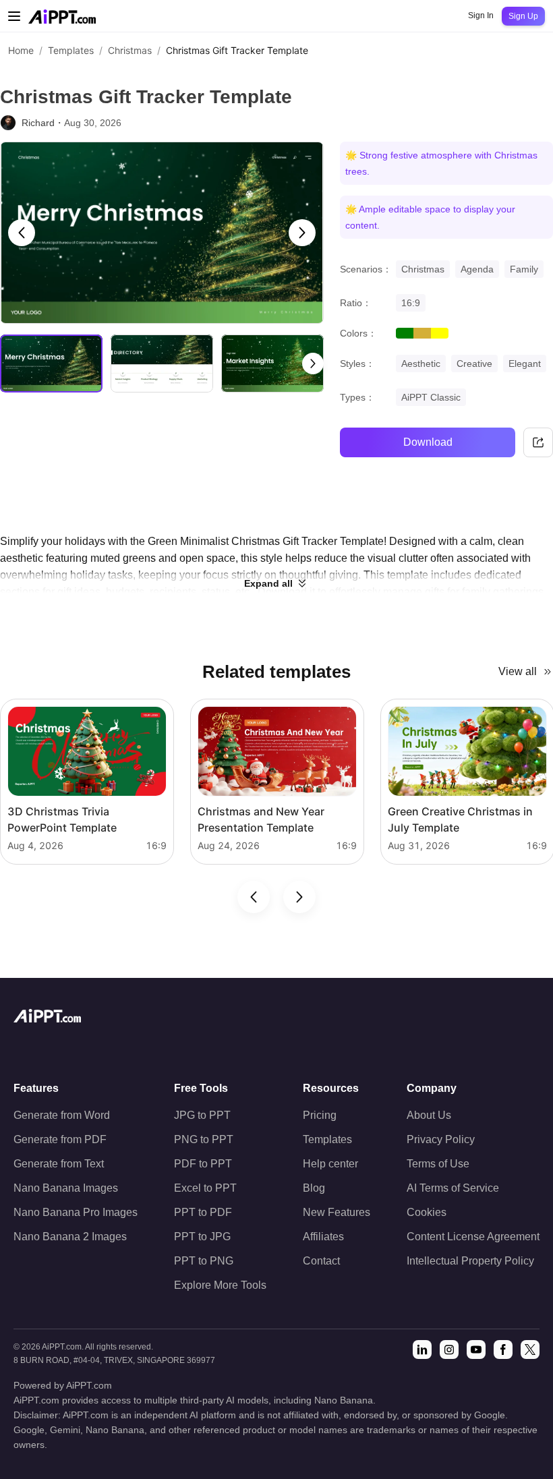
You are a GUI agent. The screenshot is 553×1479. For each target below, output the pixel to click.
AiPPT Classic (431, 397)
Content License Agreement (473, 1236)
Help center (330, 1163)
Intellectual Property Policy (470, 1261)
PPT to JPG (202, 1236)
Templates (71, 50)
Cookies (426, 1212)
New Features (336, 1212)
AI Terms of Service (453, 1188)
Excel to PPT (205, 1188)
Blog (314, 1188)
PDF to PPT (203, 1163)
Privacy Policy (441, 1139)
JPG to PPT (202, 1115)
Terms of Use (438, 1163)
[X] (530, 1349)
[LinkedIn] (422, 1349)
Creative (474, 363)
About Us (429, 1115)
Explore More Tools (220, 1285)
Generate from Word (61, 1115)
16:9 (410, 302)
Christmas (130, 50)
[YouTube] (476, 1349)
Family (524, 269)
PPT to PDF (203, 1212)
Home (21, 50)
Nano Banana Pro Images (75, 1212)
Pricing (320, 1115)
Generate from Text (58, 1163)
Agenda (477, 269)
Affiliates (323, 1236)
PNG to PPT (203, 1139)
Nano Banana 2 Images (70, 1236)
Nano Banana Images (65, 1188)
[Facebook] (503, 1349)
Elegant (524, 363)
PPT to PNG (203, 1261)
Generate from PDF (60, 1139)
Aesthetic (420, 363)
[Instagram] (449, 1349)
